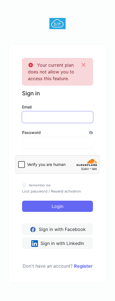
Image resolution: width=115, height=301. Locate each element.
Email (27, 107)
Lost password (34, 191)
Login (57, 206)
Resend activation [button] (66, 191)
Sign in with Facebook (61, 229)
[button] (91, 132)
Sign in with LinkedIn (61, 243)
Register (83, 266)
